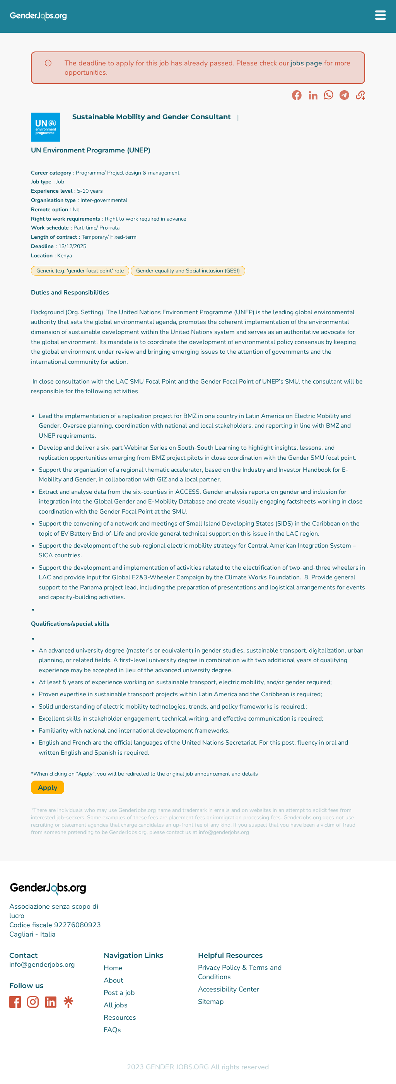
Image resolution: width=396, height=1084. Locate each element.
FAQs (112, 1029)
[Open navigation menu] (381, 16)
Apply (47, 787)
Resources (120, 1017)
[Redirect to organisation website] (48, 128)
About (113, 980)
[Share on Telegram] (344, 95)
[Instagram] (33, 1002)
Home (113, 968)
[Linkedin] (50, 1002)
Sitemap (211, 1001)
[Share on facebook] (297, 95)
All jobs (116, 1005)
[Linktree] (68, 1002)
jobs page (306, 63)
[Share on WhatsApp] (328, 95)
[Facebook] (15, 1002)
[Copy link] (360, 95)
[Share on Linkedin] (312, 95)
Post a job (119, 992)
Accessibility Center (228, 989)
